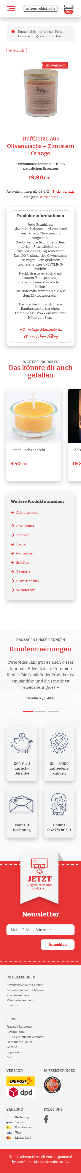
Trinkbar (23, 572)
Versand (11, 1047)
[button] (10, 8)
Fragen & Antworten (19, 1026)
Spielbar (23, 562)
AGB (9, 1057)
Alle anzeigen (27, 512)
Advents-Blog (15, 1032)
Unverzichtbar (27, 581)
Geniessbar (25, 553)
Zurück (18, 51)
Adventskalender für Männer (25, 990)
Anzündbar (49, 197)
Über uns (12, 1005)
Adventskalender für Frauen (24, 985)
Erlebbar (23, 535)
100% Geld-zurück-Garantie (24, 1037)
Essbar (21, 544)
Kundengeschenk (17, 995)
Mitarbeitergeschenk (20, 1000)
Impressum (14, 1052)
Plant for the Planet (19, 1042)
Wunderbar (25, 590)
